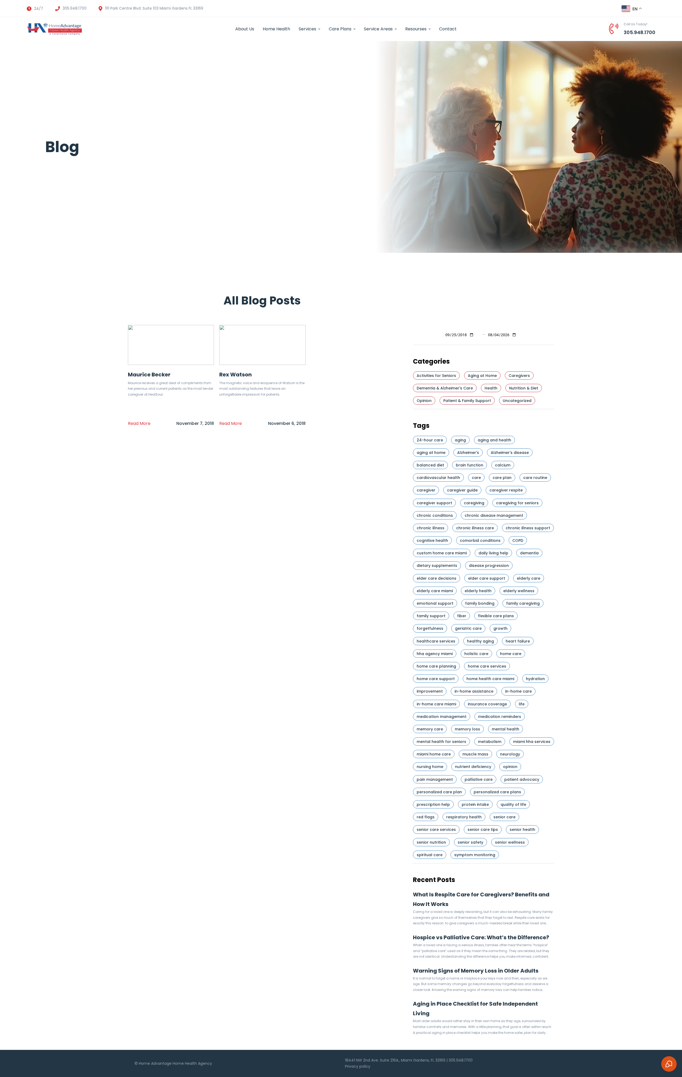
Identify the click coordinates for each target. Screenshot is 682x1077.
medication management (441, 716)
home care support (436, 678)
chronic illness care (475, 528)
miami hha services (531, 741)
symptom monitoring (474, 854)
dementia (529, 553)
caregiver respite (506, 490)
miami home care (434, 754)
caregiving (474, 503)
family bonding (479, 603)
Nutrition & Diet (523, 388)
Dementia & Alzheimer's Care (445, 388)
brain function (469, 465)
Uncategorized (517, 400)
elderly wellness (518, 591)
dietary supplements (437, 565)
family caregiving (523, 603)
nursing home (430, 766)
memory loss (467, 729)
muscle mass (475, 754)
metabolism (489, 741)
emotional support (435, 603)
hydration (535, 678)
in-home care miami (436, 704)
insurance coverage (487, 704)
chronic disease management (494, 515)
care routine (535, 477)
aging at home (431, 452)
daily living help (493, 553)
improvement (430, 691)
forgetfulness (430, 628)
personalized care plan (439, 792)
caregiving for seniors (517, 503)
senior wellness (510, 842)
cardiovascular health (438, 477)
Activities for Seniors (436, 375)
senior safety (470, 842)
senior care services (436, 829)
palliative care (479, 779)
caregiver (426, 490)
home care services (487, 666)
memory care (430, 729)
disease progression (489, 565)
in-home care (518, 691)
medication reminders (499, 716)
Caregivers (519, 375)
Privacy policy (357, 1066)
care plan (502, 477)
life (522, 704)
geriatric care (468, 628)
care (476, 477)
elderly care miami (435, 591)
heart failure (518, 641)
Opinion (424, 400)
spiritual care (430, 854)
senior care (504, 817)
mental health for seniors (441, 741)
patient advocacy (521, 779)
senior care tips (483, 829)
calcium (502, 465)
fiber (461, 616)
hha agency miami (435, 653)
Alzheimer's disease (510, 452)
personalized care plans (497, 792)
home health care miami (490, 678)
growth (500, 628)
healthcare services (436, 641)
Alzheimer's (468, 452)
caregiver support (434, 503)
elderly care (528, 578)
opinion (510, 766)
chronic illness (430, 528)
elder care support (486, 578)
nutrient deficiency (473, 766)
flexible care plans (496, 616)
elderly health (478, 591)
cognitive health (432, 540)
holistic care (476, 653)
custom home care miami (442, 553)
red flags (426, 817)
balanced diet (430, 465)
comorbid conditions (480, 540)
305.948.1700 (639, 32)
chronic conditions (435, 515)
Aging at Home (482, 375)
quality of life (513, 804)
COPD (517, 540)
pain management (435, 779)
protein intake (475, 804)
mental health (505, 729)
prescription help (433, 804)
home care (510, 653)
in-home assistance (473, 691)
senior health (522, 829)
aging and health (494, 440)
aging (460, 440)
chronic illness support (528, 528)
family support (431, 616)
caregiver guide (462, 490)
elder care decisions (436, 578)
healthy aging (480, 641)
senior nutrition (431, 842)
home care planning (436, 666)
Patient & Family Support (467, 400)
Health (491, 388)
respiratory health (464, 817)
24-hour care (430, 440)
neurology (510, 754)
